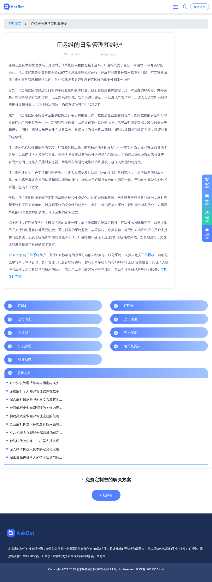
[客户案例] (203, 332)
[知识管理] (97, 345)
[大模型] (97, 332)
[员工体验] (203, 319)
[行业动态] (97, 359)
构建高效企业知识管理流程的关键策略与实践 (43, 416)
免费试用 (199, 7)
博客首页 (14, 24)
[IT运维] (203, 305)
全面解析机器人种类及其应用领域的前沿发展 (43, 424)
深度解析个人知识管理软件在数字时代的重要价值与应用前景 (54, 391)
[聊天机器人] (203, 345)
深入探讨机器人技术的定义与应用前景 (38, 449)
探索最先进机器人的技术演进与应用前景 (39, 457)
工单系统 (33, 255)
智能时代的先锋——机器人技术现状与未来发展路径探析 (51, 441)
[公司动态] (97, 319)
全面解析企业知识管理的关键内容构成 (38, 408)
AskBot (75, 54)
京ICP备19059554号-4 (150, 569)
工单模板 (147, 255)
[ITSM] (97, 305)
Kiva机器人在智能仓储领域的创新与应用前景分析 (46, 432)
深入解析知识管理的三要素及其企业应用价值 (43, 399)
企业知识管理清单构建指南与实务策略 (38, 383)
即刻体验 (106, 495)
